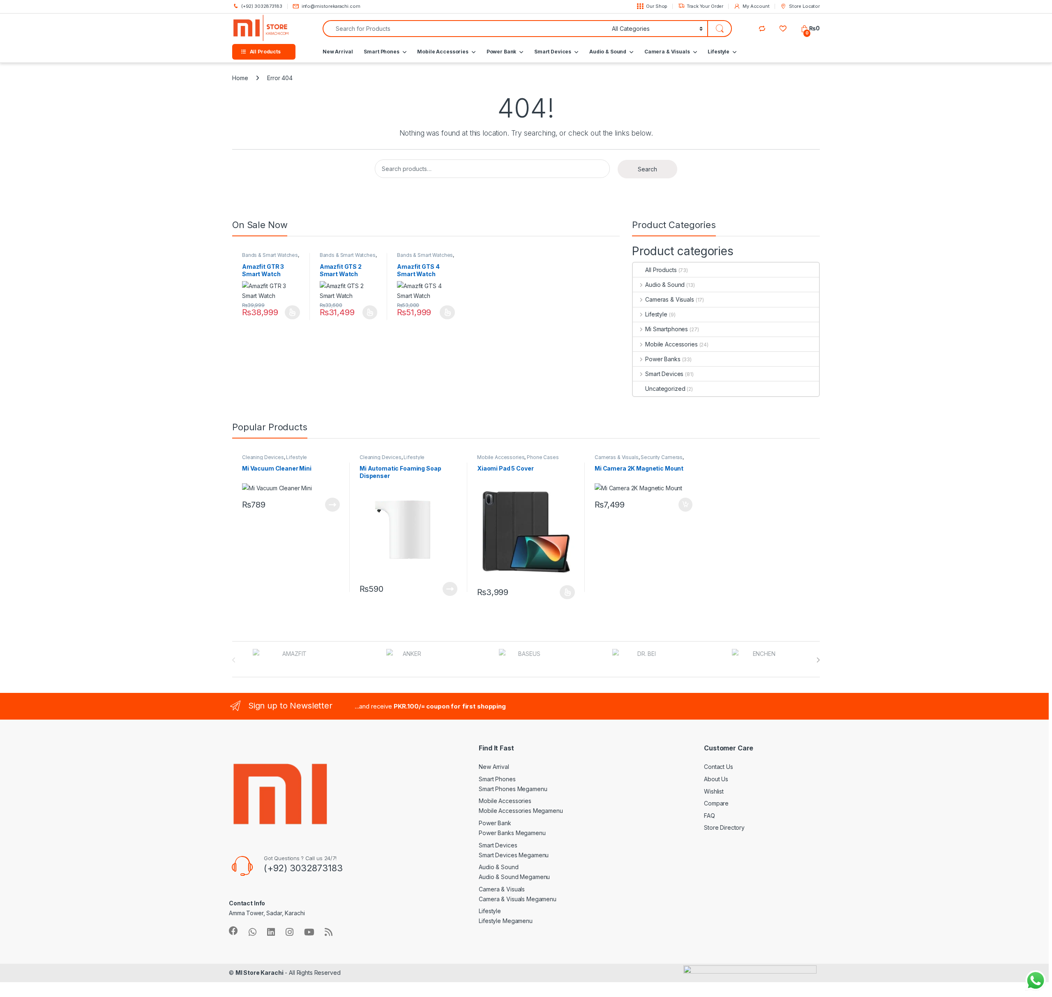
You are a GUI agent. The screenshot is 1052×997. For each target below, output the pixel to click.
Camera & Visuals (667, 51)
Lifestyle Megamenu (505, 920)
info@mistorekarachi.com (331, 6)
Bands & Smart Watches (270, 255)
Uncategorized (665, 388)
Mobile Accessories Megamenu (521, 810)
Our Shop (656, 6)
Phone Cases (542, 457)
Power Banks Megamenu (512, 832)
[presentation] (818, 660)
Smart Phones (381, 51)
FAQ (709, 815)
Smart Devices (552, 51)
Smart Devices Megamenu (514, 855)
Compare (716, 803)
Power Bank (502, 51)
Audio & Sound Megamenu (514, 876)
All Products (660, 269)
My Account (756, 6)
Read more (332, 505)
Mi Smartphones (666, 328)
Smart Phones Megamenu (513, 788)
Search (647, 169)
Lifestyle (718, 51)
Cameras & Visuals (669, 299)
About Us (716, 778)
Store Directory (724, 827)
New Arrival (338, 51)
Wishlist (714, 791)
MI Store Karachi (259, 972)
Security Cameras (662, 457)
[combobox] (465, 28)
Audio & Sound (607, 51)
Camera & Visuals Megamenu (517, 898)
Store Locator (804, 6)
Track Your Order (705, 6)
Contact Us (718, 766)
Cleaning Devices (263, 457)
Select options (290, 312)
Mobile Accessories (442, 51)
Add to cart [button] (685, 505)
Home (240, 77)
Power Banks (662, 358)
